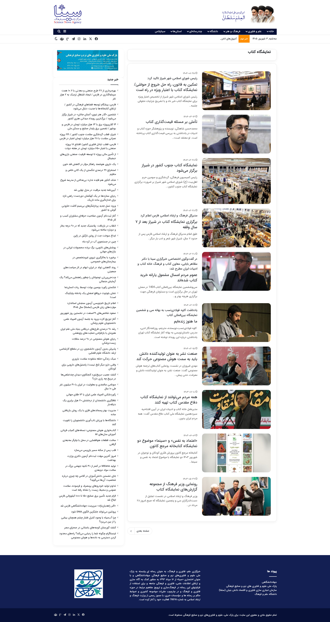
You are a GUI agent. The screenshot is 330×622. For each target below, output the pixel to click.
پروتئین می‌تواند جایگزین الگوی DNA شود (93, 512)
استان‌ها (177, 31)
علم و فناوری (254, 31)
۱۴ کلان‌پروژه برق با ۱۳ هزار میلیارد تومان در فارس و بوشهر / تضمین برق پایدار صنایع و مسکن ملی (89, 127)
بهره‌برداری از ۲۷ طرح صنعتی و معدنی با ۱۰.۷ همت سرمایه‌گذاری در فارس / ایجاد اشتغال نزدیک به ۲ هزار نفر (88, 95)
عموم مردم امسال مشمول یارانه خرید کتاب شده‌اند (167, 270)
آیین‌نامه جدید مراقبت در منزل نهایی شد (95, 190)
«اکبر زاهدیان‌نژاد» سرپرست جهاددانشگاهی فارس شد (88, 506)
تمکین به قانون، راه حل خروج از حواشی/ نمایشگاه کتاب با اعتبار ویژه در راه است (165, 84)
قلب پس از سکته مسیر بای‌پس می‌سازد (95, 450)
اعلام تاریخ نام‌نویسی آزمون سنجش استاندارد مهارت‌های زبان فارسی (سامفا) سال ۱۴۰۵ (91, 305)
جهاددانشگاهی (269, 582)
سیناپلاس (160, 31)
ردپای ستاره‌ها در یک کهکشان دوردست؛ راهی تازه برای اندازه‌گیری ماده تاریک (89, 198)
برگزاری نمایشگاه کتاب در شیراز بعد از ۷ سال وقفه (166, 221)
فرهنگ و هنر (233, 31)
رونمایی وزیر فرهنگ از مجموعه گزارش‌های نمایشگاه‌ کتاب (173, 486)
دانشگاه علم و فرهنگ (266, 594)
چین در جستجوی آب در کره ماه (99, 242)
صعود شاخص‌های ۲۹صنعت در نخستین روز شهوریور (88, 313)
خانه (271, 31)
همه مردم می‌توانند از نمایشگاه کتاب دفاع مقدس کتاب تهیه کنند (168, 399)
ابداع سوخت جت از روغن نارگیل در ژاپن (95, 236)
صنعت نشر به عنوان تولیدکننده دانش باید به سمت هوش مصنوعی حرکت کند (166, 356)
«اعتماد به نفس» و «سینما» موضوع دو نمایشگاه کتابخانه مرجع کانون (167, 443)
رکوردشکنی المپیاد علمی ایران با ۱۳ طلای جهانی (91, 395)
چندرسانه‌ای (195, 31)
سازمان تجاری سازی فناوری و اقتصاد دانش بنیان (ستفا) (248, 590)
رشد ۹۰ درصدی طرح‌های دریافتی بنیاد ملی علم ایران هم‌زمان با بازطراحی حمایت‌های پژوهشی (88, 331)
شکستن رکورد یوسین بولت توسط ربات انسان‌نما (90, 287)
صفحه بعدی (143, 531)
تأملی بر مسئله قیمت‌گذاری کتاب (171, 122)
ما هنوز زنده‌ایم (166, 316)
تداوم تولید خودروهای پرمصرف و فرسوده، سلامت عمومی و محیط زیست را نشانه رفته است (89, 488)
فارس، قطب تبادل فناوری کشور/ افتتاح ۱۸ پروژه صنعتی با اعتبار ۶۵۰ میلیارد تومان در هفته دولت (90, 146)
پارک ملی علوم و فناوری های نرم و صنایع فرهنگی (251, 586)
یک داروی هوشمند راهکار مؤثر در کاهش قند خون (89, 164)
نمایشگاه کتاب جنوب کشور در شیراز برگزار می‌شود (169, 168)
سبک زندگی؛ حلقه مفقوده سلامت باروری (94, 359)
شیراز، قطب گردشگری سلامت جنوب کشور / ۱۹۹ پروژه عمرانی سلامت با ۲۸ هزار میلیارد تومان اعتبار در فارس (88, 136)
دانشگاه (214, 31)
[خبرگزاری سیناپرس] (246, 14)
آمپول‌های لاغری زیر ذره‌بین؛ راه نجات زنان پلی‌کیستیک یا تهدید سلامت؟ (199, 39)
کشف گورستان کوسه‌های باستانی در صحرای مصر (90, 528)
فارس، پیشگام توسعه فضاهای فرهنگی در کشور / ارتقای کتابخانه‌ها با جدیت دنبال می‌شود (90, 107)
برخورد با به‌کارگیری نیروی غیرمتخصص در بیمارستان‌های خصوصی (94, 260)
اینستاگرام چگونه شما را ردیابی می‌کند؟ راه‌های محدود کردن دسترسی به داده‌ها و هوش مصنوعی (87, 536)
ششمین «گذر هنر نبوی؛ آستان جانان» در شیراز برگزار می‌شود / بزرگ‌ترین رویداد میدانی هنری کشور (89, 117)
